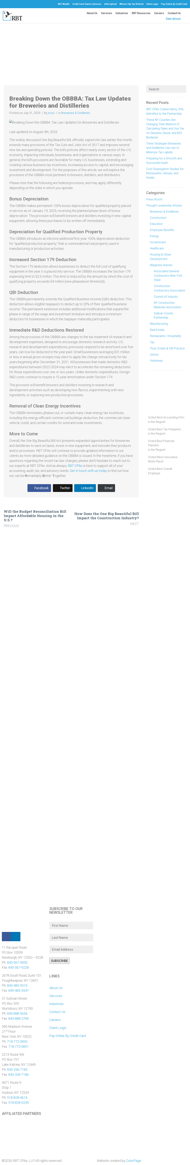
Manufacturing (159, 323)
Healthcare (157, 248)
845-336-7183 (17, 1069)
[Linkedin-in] (7, 4)
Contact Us (174, 13)
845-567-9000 (17, 962)
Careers (159, 13)
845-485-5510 (17, 985)
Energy (154, 236)
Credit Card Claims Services (86, 4)
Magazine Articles (161, 265)
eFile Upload (110, 4)
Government (158, 242)
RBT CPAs (75, 466)
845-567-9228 (18, 967)
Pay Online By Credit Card (174, 4)
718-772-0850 (17, 1041)
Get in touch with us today (88, 471)
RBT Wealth (64, 4)
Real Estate (157, 330)
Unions (154, 354)
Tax (152, 342)
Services (106, 13)
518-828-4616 (17, 1097)
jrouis (51, 113)
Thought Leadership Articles (164, 205)
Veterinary (156, 360)
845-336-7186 (18, 1074)
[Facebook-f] (3, 4)
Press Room (154, 199)
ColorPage (133, 1161)
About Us (92, 13)
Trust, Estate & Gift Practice (167, 348)
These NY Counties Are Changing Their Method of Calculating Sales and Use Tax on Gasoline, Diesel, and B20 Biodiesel (165, 128)
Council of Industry (166, 296)
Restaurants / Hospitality (165, 336)
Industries (122, 13)
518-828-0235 (18, 1103)
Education (156, 224)
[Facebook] (6, 936)
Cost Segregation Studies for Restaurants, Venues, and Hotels (165, 173)
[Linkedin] (15, 936)
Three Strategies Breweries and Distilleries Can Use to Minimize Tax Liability (163, 148)
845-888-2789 (18, 1018)
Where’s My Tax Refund (131, 4)
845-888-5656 (17, 1013)
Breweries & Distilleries (75, 113)
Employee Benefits (162, 230)
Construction (158, 218)
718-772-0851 (18, 1046)
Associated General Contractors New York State (168, 275)
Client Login (152, 4)
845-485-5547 (18, 990)
